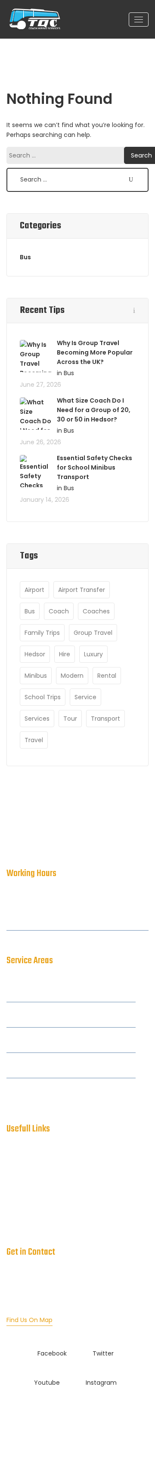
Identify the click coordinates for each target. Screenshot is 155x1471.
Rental (106, 675)
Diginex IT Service (113, 1428)
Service (85, 697)
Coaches (96, 611)
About (15, 1173)
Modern (72, 675)
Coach (59, 611)
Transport (105, 718)
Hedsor (35, 654)
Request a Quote (32, 1224)
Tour (70, 718)
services (37, 718)
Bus (25, 257)
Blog (12, 1207)
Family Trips (42, 632)
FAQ (12, 1190)
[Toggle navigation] (139, 19)
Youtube (47, 1382)
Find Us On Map (29, 1320)
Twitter (103, 1353)
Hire (64, 654)
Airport (34, 589)
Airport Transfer (81, 589)
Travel (34, 740)
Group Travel (93, 632)
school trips (43, 697)
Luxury (93, 654)
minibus (36, 675)
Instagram (101, 1382)
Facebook (52, 1353)
